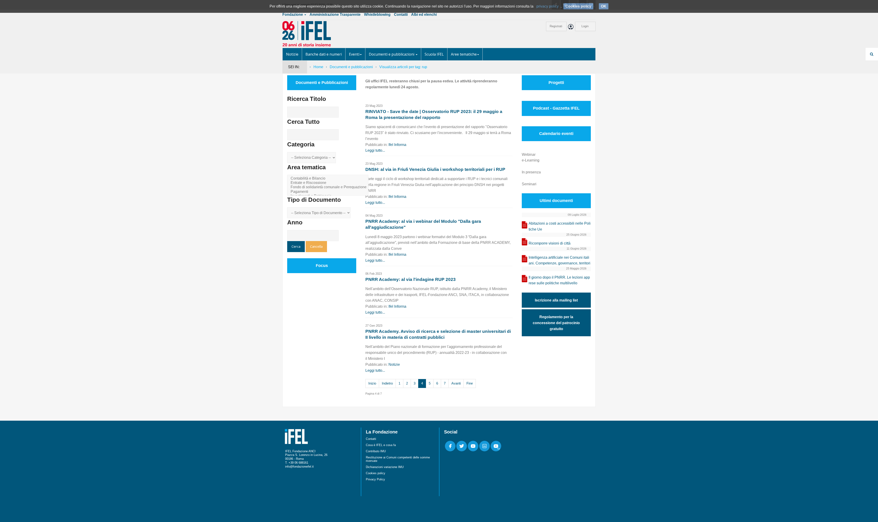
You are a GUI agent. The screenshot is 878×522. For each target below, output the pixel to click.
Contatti (401, 14)
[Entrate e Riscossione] (328, 183)
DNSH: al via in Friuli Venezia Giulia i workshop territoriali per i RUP (435, 169)
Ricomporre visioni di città (549, 243)
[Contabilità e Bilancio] (328, 178)
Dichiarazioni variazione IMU (385, 467)
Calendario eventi (556, 133)
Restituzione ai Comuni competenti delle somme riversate (398, 459)
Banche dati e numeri (323, 54)
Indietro (387, 383)
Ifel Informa (397, 145)
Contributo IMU (376, 451)
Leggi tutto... (375, 150)
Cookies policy (375, 473)
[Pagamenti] (328, 192)
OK (603, 6)
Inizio (372, 383)
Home (318, 67)
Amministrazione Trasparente (335, 14)
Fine (469, 383)
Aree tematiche (464, 54)
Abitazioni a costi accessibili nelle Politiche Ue (560, 226)
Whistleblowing (377, 14)
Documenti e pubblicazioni (392, 54)
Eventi (354, 54)
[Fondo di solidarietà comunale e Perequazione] (328, 187)
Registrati (556, 26)
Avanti (456, 383)
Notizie (292, 54)
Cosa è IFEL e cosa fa (381, 445)
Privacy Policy (375, 479)
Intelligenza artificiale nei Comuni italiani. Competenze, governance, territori (559, 260)
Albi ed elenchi (424, 14)
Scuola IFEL (434, 54)
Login (585, 26)
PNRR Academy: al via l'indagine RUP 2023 (410, 279)
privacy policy (547, 6)
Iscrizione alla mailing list (556, 300)
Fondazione (293, 14)
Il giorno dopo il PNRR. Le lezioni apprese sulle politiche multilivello (559, 280)
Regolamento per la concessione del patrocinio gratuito (556, 323)
